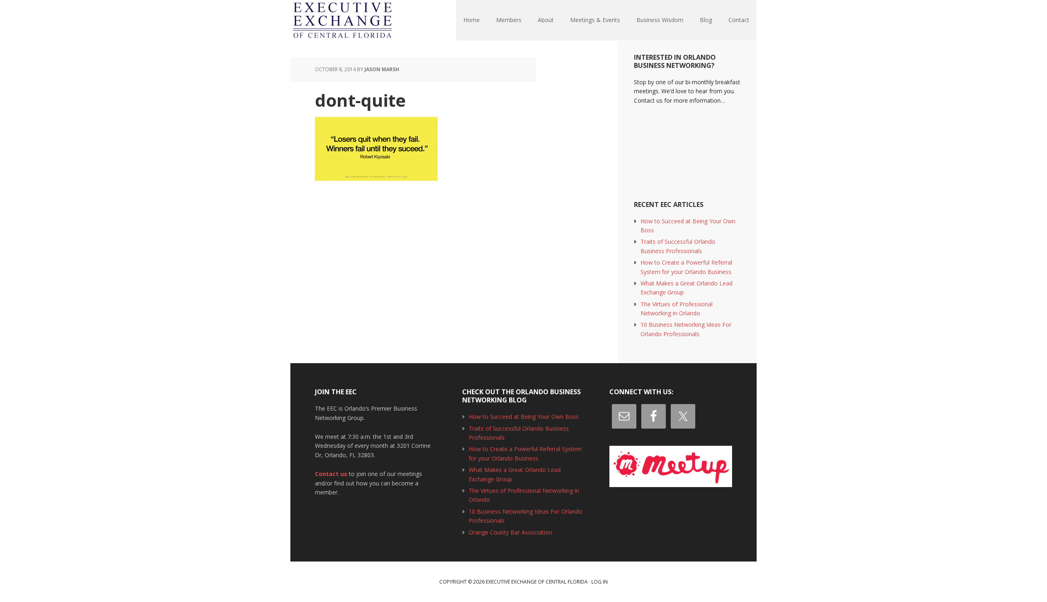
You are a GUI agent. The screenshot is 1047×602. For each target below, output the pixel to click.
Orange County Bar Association (510, 532)
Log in (599, 581)
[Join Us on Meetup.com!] (670, 466)
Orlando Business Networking (343, 20)
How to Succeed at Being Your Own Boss (524, 416)
